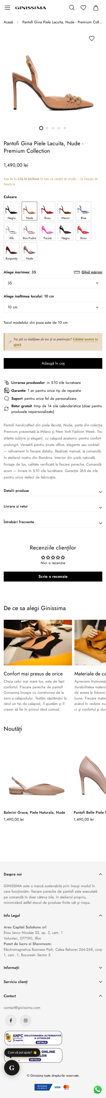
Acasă (8, 22)
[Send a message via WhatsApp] (98, 1090)
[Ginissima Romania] (31, 8)
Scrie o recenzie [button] (53, 576)
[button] (11, 211)
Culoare (10, 197)
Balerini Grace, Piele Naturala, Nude (34, 812)
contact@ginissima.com (22, 1007)
